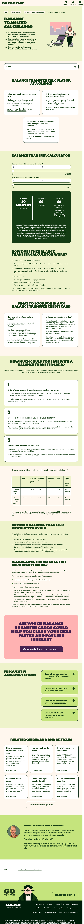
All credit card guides (41, 804)
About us (66, 904)
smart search (36, 604)
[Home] (6, 12)
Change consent (72, 908)
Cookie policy (58, 908)
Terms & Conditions (44, 908)
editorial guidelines (57, 835)
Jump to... (10, 67)
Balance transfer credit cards (34, 12)
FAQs (58, 904)
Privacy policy (36, 912)
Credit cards (16, 12)
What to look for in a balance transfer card (60, 108)
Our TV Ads (74, 912)
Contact (50, 904)
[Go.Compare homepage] (13, 3)
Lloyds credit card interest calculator (29, 870)
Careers (75, 904)
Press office (63, 912)
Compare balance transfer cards (40, 137)
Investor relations (50, 912)
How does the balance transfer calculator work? (19, 110)
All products (40, 904)
